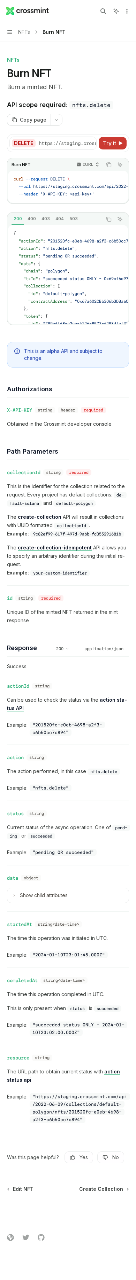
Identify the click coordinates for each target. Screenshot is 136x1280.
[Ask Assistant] (119, 164)
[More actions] (126, 11)
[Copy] (90, 143)
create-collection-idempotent (55, 547)
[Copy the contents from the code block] (108, 164)
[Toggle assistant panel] (116, 11)
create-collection (39, 517)
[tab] (18, 219)
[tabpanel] (68, 274)
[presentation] (67, 143)
